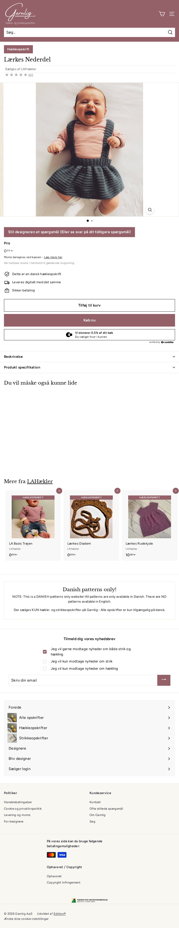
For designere (14, 821)
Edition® (60, 913)
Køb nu (89, 320)
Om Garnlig (98, 815)
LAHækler (28, 69)
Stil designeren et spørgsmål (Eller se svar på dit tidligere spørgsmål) (69, 232)
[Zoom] (149, 209)
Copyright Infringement (64, 882)
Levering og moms (17, 815)
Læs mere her (53, 257)
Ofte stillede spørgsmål (106, 808)
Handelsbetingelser (18, 802)
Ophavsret (54, 876)
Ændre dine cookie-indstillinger (26, 919)
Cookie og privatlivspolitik (22, 808)
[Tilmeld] (163, 680)
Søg (92, 821)
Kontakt (95, 802)
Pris (7, 243)
